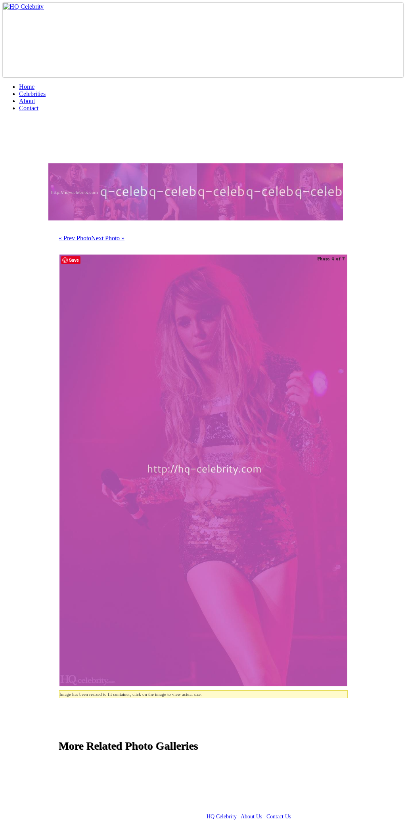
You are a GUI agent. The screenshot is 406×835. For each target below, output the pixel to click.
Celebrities (32, 93)
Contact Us (278, 817)
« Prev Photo (75, 238)
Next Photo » (107, 238)
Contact (28, 108)
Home (26, 86)
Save (74, 260)
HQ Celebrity (222, 817)
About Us (251, 817)
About (27, 101)
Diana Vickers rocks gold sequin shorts (108, 141)
